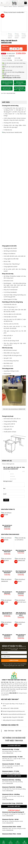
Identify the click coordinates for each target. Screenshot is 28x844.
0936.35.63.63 (9, 760)
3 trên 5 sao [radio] (7, 473)
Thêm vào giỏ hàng (7, 82)
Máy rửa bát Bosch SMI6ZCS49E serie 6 (7, 613)
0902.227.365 (9, 753)
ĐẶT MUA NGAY (20, 82)
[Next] (24, 22)
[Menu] (25, 3)
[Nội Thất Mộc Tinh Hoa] (14, 3)
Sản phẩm (10, 6)
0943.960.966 (9, 799)
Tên (4, 488)
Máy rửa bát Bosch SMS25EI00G (7, 635)
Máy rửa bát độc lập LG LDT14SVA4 (21, 551)
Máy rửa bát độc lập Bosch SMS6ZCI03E (21, 572)
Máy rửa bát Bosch (21, 6)
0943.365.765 (9, 823)
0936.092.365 (9, 830)
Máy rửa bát (15, 6)
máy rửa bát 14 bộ (10, 93)
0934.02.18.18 (9, 783)
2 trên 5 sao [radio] (19, 471)
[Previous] (4, 22)
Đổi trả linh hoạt (7, 70)
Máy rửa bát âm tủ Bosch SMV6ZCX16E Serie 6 (21, 614)
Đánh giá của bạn (8, 481)
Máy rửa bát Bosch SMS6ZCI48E (21, 635)
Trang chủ (6, 6)
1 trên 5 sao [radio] (6, 471)
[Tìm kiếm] (1, 2)
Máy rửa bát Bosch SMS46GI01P (7, 592)
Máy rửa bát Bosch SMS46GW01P (7, 572)
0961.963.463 (9, 790)
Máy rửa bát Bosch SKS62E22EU (21, 592)
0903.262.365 (9, 815)
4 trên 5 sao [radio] (7, 476)
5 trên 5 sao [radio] (7, 479)
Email (5, 494)
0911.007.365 (9, 767)
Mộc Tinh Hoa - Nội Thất (12, 731)
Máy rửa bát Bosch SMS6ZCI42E (7, 526)
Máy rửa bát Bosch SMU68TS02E (7, 551)
